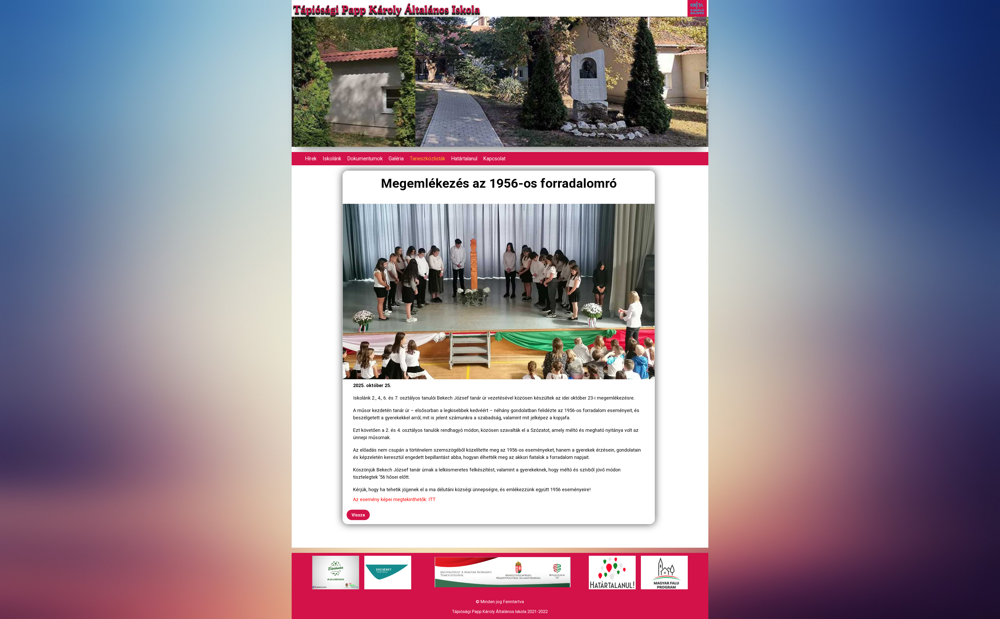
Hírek (311, 159)
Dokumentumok (365, 159)
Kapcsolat (494, 159)
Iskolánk (332, 159)
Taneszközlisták (427, 159)
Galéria (396, 159)
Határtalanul (464, 159)
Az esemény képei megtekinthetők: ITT (394, 499)
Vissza (358, 514)
